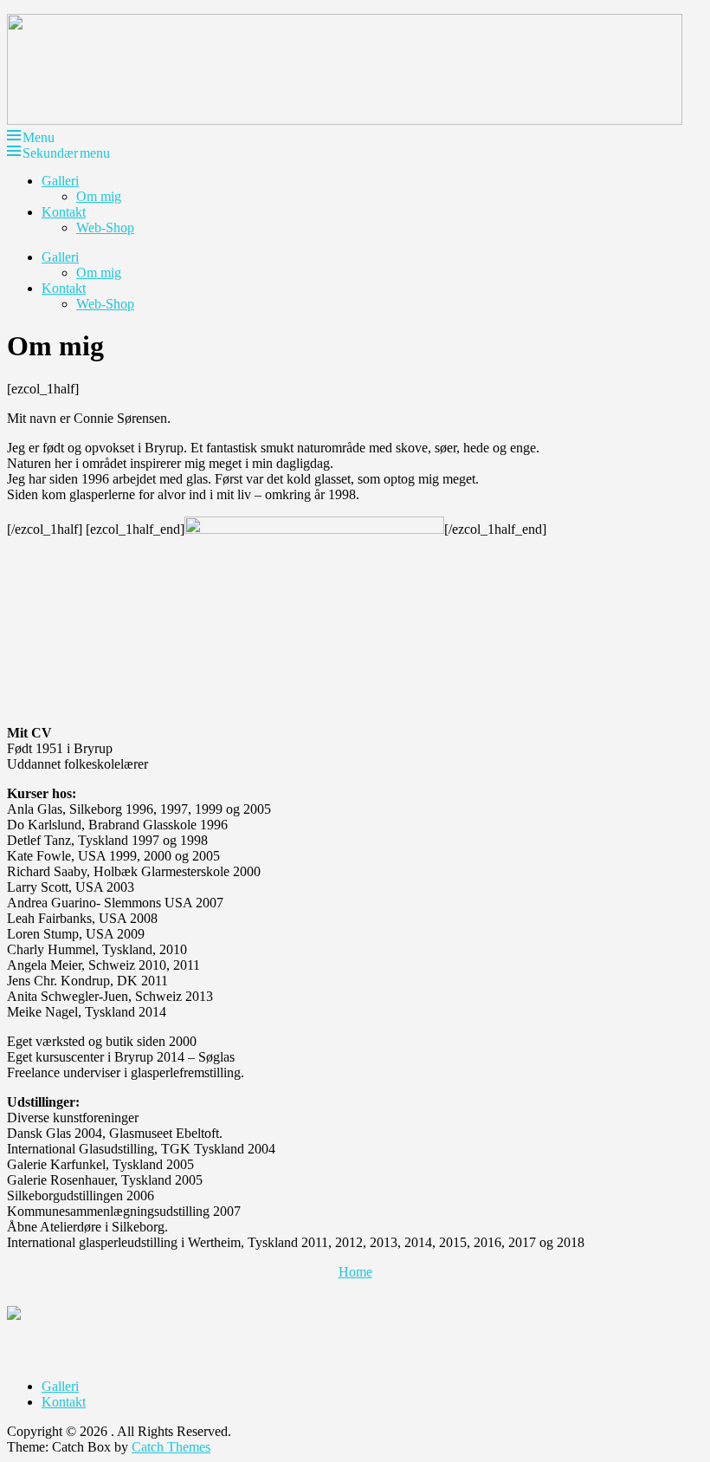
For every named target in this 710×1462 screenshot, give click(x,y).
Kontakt (64, 212)
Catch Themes (171, 1446)
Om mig (98, 196)
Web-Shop (105, 227)
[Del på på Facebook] (27, 1327)
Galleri (60, 180)
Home (355, 1271)
